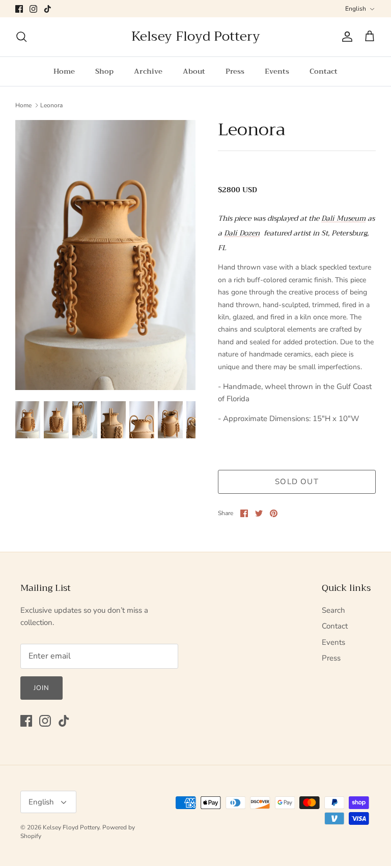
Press (235, 71)
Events (277, 71)
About (194, 71)
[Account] (345, 37)
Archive (148, 71)
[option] (105, 255)
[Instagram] (33, 9)
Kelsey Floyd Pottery (71, 827)
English (355, 9)
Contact (324, 71)
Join (41, 688)
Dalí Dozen (242, 233)
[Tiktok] (47, 9)
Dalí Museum (343, 218)
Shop (104, 71)
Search (333, 610)
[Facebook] (19, 9)
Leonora (51, 105)
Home (64, 71)
